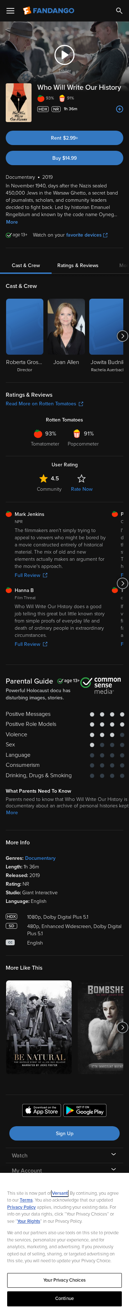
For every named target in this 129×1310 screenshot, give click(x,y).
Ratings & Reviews (78, 265)
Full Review (27, 575)
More (12, 222)
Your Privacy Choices (64, 1280)
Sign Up (64, 1133)
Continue (64, 1298)
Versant (60, 1193)
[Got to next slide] (122, 336)
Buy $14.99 (64, 158)
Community (49, 489)
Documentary (40, 858)
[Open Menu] (10, 11)
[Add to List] (119, 109)
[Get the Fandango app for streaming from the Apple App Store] (41, 1111)
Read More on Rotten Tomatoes (41, 404)
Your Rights (28, 1221)
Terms (26, 1200)
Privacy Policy (21, 1207)
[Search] (119, 11)
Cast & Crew (26, 265)
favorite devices (84, 235)
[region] (64, 1241)
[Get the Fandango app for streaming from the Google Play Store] (85, 1111)
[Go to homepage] (49, 11)
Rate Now (81, 489)
